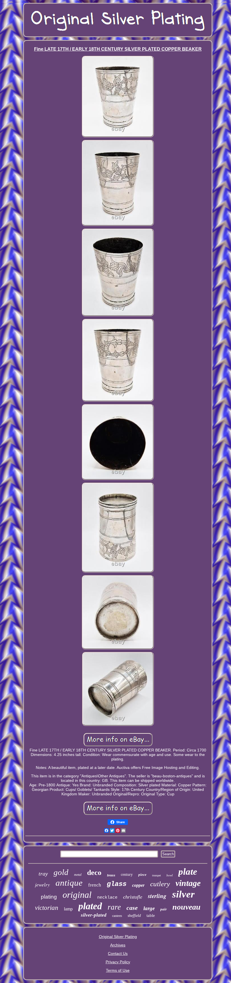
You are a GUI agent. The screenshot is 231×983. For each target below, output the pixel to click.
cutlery (160, 884)
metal (77, 875)
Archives (117, 945)
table (150, 915)
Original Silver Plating (118, 936)
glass (116, 884)
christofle (132, 897)
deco (94, 872)
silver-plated (93, 915)
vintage (188, 883)
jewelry (42, 884)
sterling (157, 896)
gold (61, 872)
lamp (68, 908)
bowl (169, 875)
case (132, 907)
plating (49, 897)
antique (69, 883)
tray (43, 873)
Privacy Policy (118, 962)
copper (138, 885)
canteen (117, 916)
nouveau (186, 907)
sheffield (134, 916)
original (77, 895)
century (127, 874)
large (149, 908)
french (94, 885)
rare (114, 907)
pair (163, 909)
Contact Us (118, 953)
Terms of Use (118, 970)
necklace (107, 897)
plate (187, 872)
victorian (46, 907)
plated (90, 906)
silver (183, 894)
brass (111, 875)
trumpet (156, 875)
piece (142, 874)
